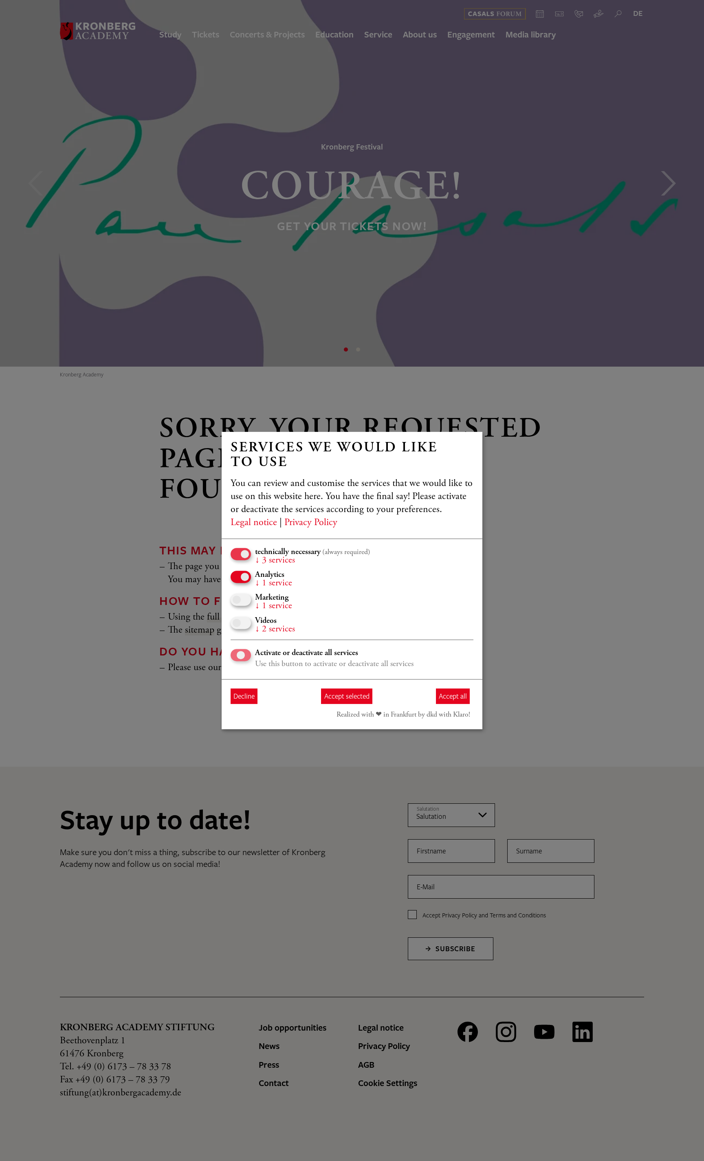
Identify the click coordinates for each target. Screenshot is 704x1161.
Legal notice (254, 523)
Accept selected (347, 696)
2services (275, 629)
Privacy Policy (310, 523)
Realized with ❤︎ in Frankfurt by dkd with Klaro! (403, 715)
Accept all (453, 696)
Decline (244, 696)
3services (275, 560)
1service (273, 583)
